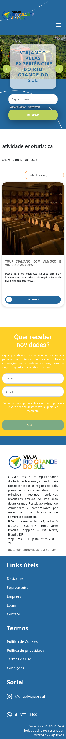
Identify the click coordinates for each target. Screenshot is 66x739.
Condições (15, 667)
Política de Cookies (22, 641)
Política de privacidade (25, 650)
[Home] (33, 462)
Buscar (33, 115)
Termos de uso (19, 659)
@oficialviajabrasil (29, 696)
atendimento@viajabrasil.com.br (33, 550)
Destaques (15, 578)
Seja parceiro (18, 587)
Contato (13, 614)
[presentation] (7, 69)
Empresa (14, 596)
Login (11, 605)
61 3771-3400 (25, 714)
